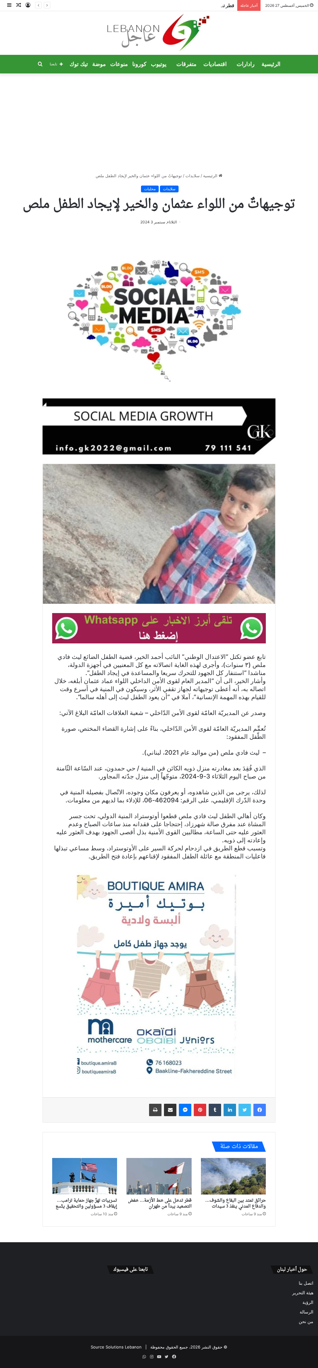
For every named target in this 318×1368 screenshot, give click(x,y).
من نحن (306, 1321)
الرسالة (306, 1311)
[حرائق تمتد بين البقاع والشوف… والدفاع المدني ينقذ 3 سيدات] (233, 1176)
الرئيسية (270, 64)
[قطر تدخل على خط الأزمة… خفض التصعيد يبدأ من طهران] (158, 1176)
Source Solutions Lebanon (116, 1346)
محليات (150, 188)
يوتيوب (158, 64)
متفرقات (186, 64)
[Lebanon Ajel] (159, 33)
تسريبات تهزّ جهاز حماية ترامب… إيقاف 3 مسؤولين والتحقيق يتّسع (86, 1203)
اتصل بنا (306, 1283)
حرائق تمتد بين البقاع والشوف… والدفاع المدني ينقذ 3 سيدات (235, 1203)
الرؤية (307, 1302)
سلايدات (192, 175)
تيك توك (79, 64)
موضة (99, 64)
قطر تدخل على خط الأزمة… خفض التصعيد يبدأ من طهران (180, 5)
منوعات (119, 64)
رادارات (246, 64)
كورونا (139, 64)
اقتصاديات (215, 64)
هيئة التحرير (302, 1292)
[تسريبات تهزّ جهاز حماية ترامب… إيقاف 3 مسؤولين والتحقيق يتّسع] (84, 1176)
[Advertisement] (159, 123)
